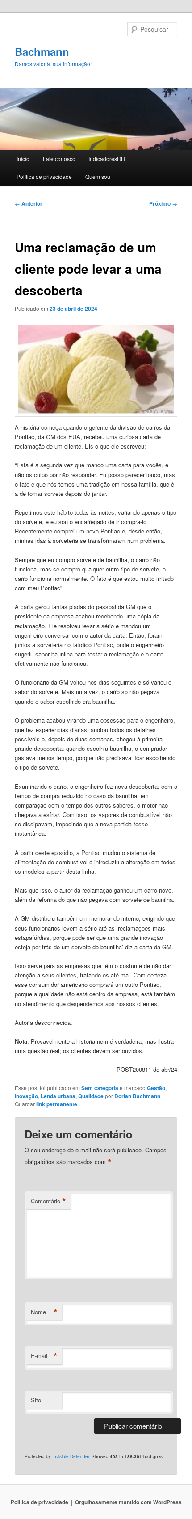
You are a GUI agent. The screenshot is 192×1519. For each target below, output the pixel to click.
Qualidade (91, 1096)
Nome (44, 1312)
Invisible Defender (70, 1456)
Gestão (156, 1088)
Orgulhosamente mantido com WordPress (128, 1502)
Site (36, 1400)
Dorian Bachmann (137, 1096)
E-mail (44, 1356)
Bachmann (42, 51)
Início (23, 158)
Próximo (163, 203)
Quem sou (97, 176)
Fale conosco (59, 158)
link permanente (56, 1104)
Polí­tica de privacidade (44, 176)
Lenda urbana (58, 1096)
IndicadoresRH (106, 158)
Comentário (48, 1201)
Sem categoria (99, 1088)
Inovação (26, 1096)
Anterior (28, 203)
